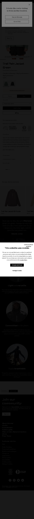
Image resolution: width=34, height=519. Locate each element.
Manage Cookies (17, 270)
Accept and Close (17, 265)
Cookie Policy (23, 260)
